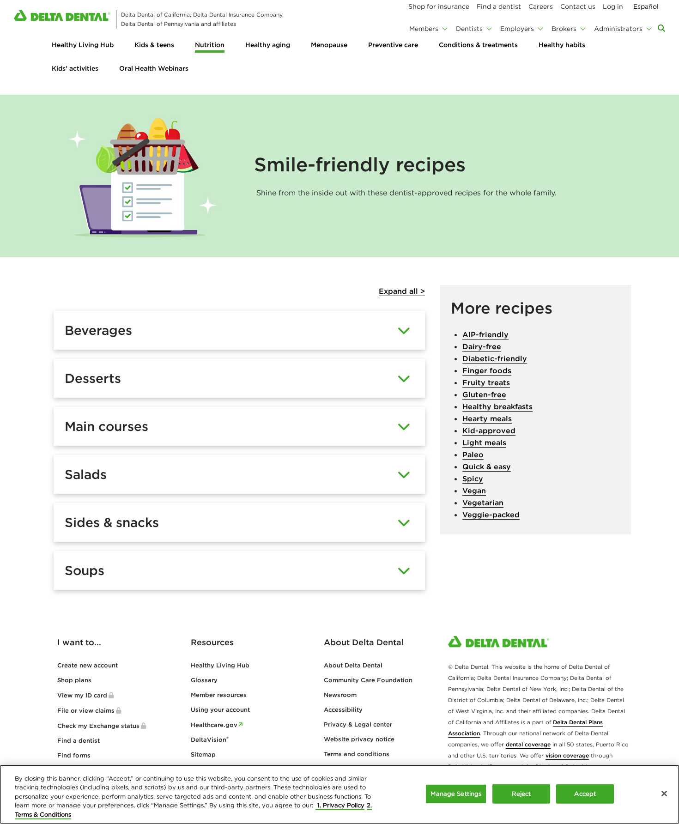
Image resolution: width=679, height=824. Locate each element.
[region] (339, 794)
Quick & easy (486, 466)
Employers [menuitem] (517, 28)
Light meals (484, 442)
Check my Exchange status (98, 726)
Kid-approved (488, 430)
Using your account (220, 710)
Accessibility (343, 710)
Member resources (219, 695)
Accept (585, 794)
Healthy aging (267, 45)
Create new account (87, 665)
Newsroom (340, 695)
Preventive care (393, 45)
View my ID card (82, 695)
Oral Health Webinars (153, 68)
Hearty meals (487, 418)
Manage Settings (455, 794)
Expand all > (402, 291)
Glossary (204, 680)
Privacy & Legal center (358, 724)
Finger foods (486, 370)
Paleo (473, 454)
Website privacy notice (359, 739)
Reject (521, 794)
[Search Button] (661, 28)
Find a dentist (78, 741)
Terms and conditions (356, 754)
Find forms (74, 755)
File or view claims (86, 711)
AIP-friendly (485, 334)
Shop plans (74, 680)
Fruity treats (486, 382)
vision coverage (567, 755)
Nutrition (209, 45)
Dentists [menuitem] (469, 28)
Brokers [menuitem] (564, 28)
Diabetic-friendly (494, 358)
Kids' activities (75, 68)
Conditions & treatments (478, 45)
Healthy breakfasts (497, 406)
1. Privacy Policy (339, 806)
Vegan (474, 490)
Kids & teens (154, 45)
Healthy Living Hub (83, 45)
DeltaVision (210, 740)
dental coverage (528, 744)
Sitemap (203, 754)
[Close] (664, 793)
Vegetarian (482, 502)
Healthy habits (562, 45)
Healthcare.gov (214, 725)
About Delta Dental (353, 665)
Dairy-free (481, 346)
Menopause (329, 45)
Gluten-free (484, 394)
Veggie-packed (491, 514)
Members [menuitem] (423, 28)
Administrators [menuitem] (618, 28)
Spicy (472, 478)
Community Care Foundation (368, 680)
